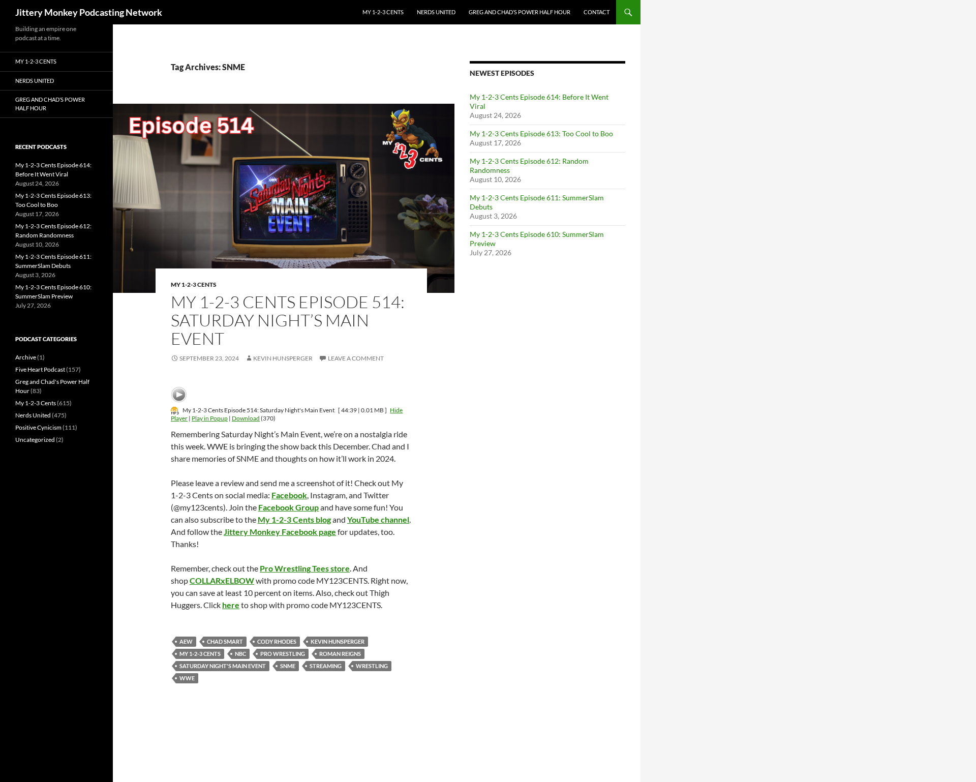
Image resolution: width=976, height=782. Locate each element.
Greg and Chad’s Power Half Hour (519, 12)
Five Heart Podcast (40, 369)
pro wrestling (282, 653)
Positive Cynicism (38, 427)
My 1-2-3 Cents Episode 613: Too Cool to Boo (541, 133)
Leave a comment (356, 358)
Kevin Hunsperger (283, 358)
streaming (326, 666)
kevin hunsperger (337, 641)
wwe (187, 678)
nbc (240, 653)
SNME (287, 666)
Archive (25, 357)
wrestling (372, 666)
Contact (596, 12)
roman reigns (340, 653)
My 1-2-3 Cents (383, 12)
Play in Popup (210, 418)
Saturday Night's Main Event (222, 666)
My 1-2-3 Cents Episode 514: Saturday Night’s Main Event (288, 320)
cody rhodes (276, 641)
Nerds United (436, 12)
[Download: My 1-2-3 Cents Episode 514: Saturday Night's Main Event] (175, 410)
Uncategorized (35, 439)
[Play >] (179, 394)
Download (246, 418)
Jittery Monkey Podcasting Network (88, 12)
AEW (186, 641)
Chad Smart (225, 641)
